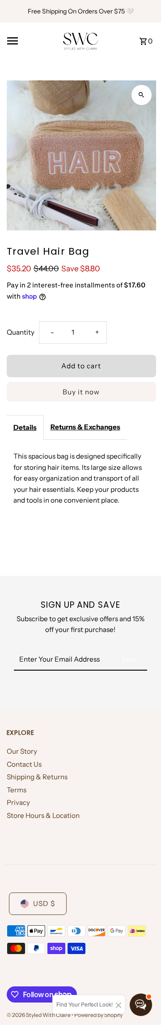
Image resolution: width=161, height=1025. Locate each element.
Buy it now (81, 392)
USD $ (44, 903)
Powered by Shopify (98, 1015)
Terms (16, 790)
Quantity (20, 332)
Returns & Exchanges (85, 427)
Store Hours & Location (43, 815)
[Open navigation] (31, 41)
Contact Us (24, 764)
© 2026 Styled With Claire (39, 1015)
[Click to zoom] (141, 95)
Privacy (18, 802)
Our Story (22, 751)
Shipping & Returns (37, 777)
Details (25, 427)
